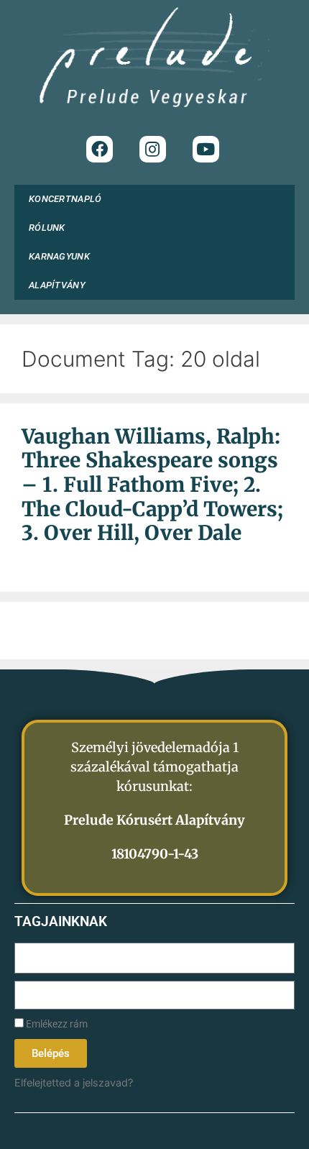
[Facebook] (99, 149)
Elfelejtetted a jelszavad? (73, 1082)
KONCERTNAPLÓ (65, 198)
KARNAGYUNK (59, 256)
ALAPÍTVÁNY (57, 285)
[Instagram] (152, 149)
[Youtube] (206, 149)
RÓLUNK (47, 227)
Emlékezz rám (56, 1024)
